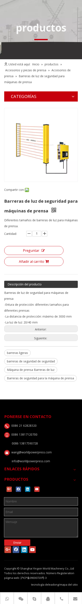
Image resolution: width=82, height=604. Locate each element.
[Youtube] (37, 489)
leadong (53, 584)
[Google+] (9, 489)
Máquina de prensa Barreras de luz (30, 370)
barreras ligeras (17, 353)
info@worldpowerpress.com (31, 461)
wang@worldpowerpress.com (31, 452)
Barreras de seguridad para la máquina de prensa (40, 378)
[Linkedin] (27, 489)
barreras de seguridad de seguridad (31, 361)
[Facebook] (18, 489)
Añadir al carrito (31, 261)
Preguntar (31, 250)
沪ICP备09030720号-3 (33, 578)
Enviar (17, 543)
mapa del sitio (69, 584)
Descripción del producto (25, 284)
